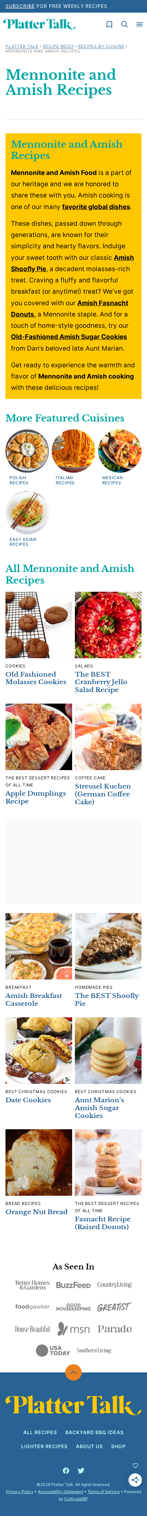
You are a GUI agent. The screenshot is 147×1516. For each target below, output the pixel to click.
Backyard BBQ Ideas (94, 1432)
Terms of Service (104, 1491)
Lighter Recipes (44, 1446)
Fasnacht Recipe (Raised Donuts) (103, 1223)
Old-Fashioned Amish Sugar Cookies (69, 337)
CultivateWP (76, 1498)
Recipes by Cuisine (101, 46)
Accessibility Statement (60, 1491)
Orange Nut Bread (36, 1212)
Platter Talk (22, 46)
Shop (118, 1446)
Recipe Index (58, 46)
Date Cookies (28, 1100)
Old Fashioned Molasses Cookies (35, 678)
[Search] (124, 24)
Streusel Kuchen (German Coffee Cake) (103, 794)
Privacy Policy (20, 1491)
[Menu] (139, 24)
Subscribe (20, 6)
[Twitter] (81, 1470)
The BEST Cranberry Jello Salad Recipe (101, 682)
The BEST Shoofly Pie (106, 999)
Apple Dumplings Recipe (35, 797)
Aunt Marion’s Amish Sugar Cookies (99, 1108)
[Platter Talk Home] (39, 24)
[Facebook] (66, 1470)
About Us (89, 1446)
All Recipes (40, 1432)
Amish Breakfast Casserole (33, 999)
